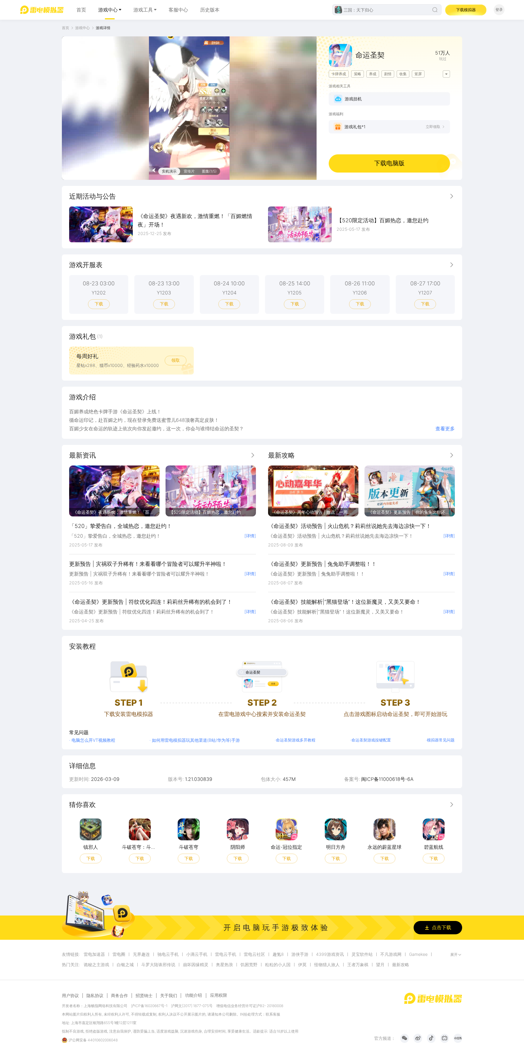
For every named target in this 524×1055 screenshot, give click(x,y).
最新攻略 (400, 964)
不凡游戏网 (390, 954)
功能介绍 (193, 995)
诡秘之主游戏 (96, 964)
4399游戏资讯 (330, 954)
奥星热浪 (224, 964)
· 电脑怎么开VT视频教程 (92, 740)
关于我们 (168, 995)
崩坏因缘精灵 (195, 964)
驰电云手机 (168, 954)
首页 (81, 10)
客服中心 (178, 10)
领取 (175, 360)
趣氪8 (278, 954)
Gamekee (418, 954)
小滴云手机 (196, 954)
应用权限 (218, 995)
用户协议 (70, 995)
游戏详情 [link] (103, 27)
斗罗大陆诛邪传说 (158, 964)
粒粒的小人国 (278, 964)
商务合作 (119, 995)
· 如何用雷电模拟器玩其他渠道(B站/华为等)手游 (194, 740)
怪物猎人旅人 (327, 964)
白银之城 (125, 964)
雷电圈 (119, 954)
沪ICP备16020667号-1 (149, 1005)
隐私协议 (94, 995)
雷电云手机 (225, 954)
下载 (99, 303)
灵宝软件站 (362, 954)
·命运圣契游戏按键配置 (370, 739)
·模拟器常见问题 (440, 739)
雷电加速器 (94, 954)
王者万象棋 (357, 964)
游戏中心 (108, 10)
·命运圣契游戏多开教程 (295, 739)
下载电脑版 (389, 163)
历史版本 (210, 10)
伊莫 (302, 964)
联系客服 (273, 1014)
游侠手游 (299, 954)
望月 (380, 964)
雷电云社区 (254, 954)
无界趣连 (141, 954)
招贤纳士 (144, 995)
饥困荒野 (248, 964)
